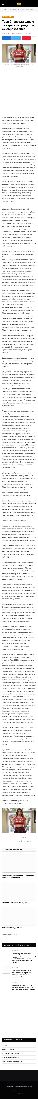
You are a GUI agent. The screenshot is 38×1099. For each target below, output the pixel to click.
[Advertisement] (19, 91)
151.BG (4, 1045)
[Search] (35, 3)
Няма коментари (17, 33)
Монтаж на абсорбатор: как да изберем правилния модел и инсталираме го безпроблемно (23, 987)
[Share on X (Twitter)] (16, 38)
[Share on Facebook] (7, 38)
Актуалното (8, 945)
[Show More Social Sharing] (34, 38)
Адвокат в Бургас (8, 1049)
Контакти (20, 1094)
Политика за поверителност (23, 1091)
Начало (5, 9)
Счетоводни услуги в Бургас (12, 1061)
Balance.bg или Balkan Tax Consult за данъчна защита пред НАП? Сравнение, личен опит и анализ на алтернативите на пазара (24, 958)
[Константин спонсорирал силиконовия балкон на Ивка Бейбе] (19, 863)
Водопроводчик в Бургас (11, 1053)
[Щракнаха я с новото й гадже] (19, 891)
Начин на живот (14, 9)
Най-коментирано (23, 945)
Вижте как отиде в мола (12, 928)
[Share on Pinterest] (26, 38)
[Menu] (3, 3)
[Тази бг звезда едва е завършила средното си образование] (19, 53)
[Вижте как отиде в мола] (19, 916)
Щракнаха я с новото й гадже (14, 903)
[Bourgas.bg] (19, 3)
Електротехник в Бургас (10, 1057)
